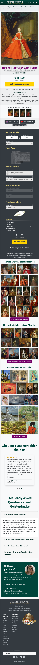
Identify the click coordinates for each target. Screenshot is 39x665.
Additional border (10, 141)
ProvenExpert (15, 481)
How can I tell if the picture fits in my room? (19, 540)
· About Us (5, 645)
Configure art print (21, 84)
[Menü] (2, 2)
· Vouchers (14, 629)
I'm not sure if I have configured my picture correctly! (18, 553)
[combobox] (19, 143)
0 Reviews (23, 125)
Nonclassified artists (18, 7)
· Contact (5, 621)
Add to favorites (28, 122)
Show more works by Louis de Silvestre (19, 361)
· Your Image (15, 618)
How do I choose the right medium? (16, 546)
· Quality (14, 623)
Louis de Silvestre (29, 7)
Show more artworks (19, 436)
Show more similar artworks (19, 319)
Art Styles (9, 7)
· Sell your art (15, 621)
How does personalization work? (15, 514)
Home (3, 7)
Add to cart (20, 242)
